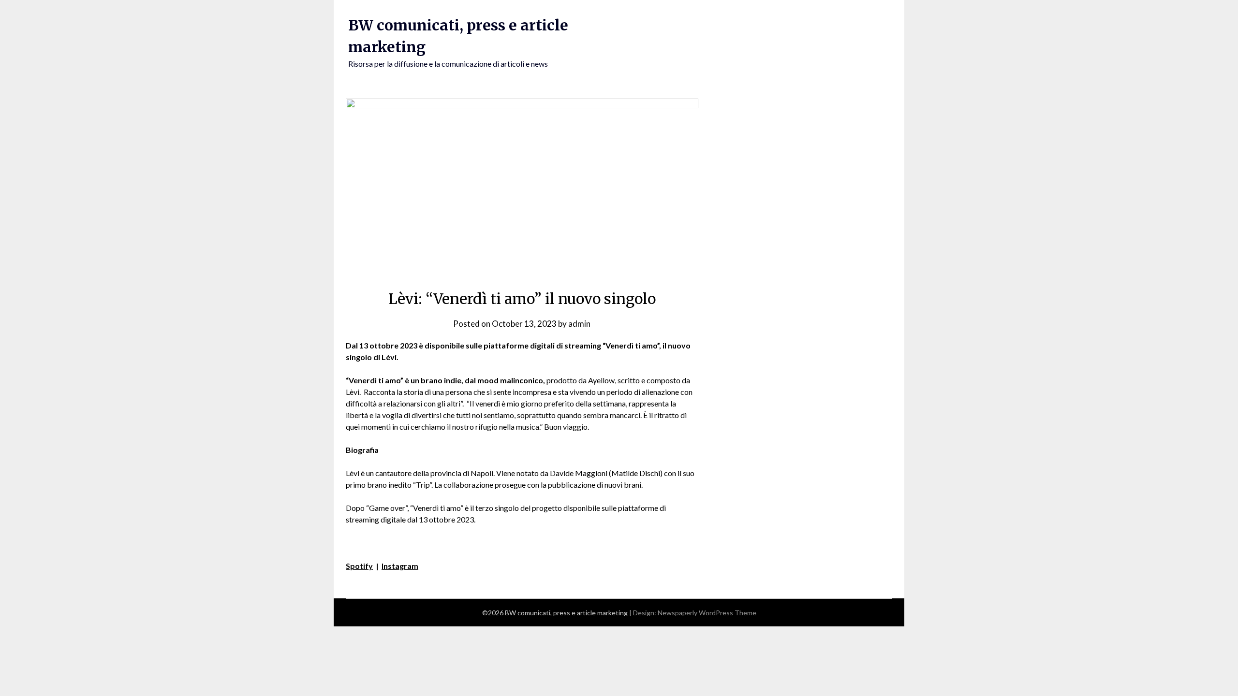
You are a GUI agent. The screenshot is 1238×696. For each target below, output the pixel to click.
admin (579, 324)
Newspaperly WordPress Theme (707, 613)
